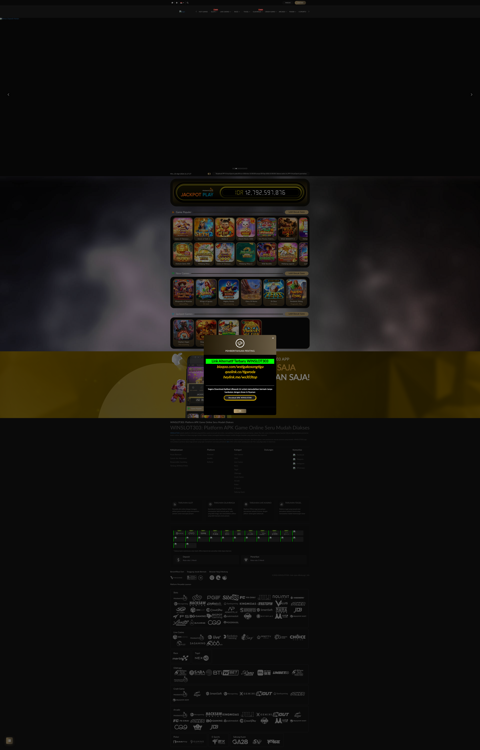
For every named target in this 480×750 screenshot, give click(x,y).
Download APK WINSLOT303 (240, 398)
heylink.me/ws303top (240, 377)
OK (240, 411)
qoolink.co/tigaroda (240, 372)
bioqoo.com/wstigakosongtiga (240, 367)
